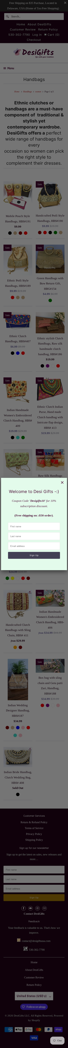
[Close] (62, 482)
